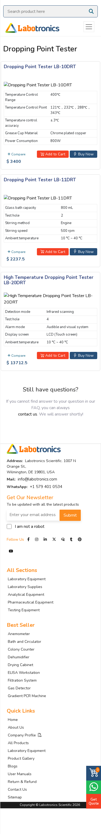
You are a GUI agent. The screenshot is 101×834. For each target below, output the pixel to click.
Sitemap (15, 797)
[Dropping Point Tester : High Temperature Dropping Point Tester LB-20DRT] (50, 298)
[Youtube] (11, 551)
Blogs (13, 766)
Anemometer (19, 633)
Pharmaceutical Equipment (30, 602)
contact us (27, 414)
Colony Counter (21, 649)
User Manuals (20, 774)
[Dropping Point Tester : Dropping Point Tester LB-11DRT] (38, 197)
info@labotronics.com (37, 479)
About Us (16, 727)
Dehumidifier (18, 657)
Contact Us (17, 789)
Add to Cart (54, 154)
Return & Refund (22, 781)
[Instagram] (36, 539)
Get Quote (94, 801)
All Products (18, 742)
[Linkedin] (45, 539)
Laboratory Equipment (27, 579)
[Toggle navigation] (88, 26)
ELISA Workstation (24, 672)
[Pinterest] (80, 539)
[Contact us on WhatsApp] (93, 786)
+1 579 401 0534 (46, 486)
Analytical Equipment (26, 594)
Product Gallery (21, 758)
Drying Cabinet (20, 664)
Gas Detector (19, 688)
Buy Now (85, 154)
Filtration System (22, 680)
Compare (18, 154)
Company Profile (23, 735)
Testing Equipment (24, 610)
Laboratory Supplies (25, 586)
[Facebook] (29, 539)
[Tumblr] (72, 539)
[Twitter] (54, 539)
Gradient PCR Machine (27, 695)
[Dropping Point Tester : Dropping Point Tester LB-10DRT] (38, 84)
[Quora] (63, 539)
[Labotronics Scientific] (29, 26)
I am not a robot (29, 526)
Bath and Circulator (24, 641)
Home (13, 719)
